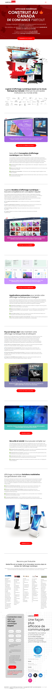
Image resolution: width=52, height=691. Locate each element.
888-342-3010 (31, 663)
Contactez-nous (33, 659)
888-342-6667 (31, 669)
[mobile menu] (46, 2)
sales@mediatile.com (32, 664)
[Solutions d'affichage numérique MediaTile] (10, 2)
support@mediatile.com (33, 670)
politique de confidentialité (33, 671)
